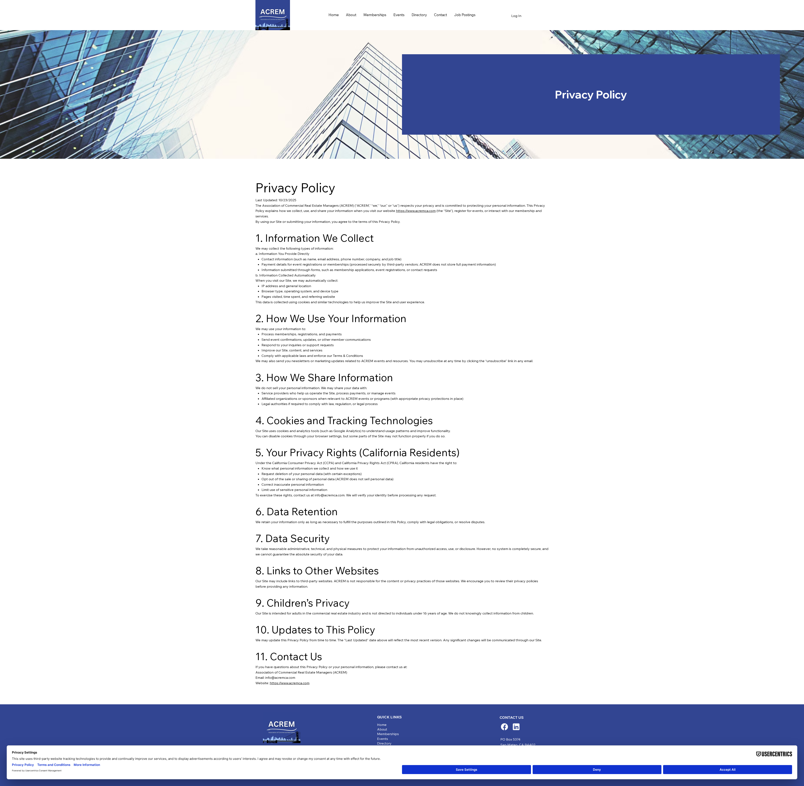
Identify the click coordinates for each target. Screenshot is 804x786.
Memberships (388, 734)
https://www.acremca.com (416, 211)
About (382, 729)
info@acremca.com (330, 495)
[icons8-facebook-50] (504, 727)
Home (382, 725)
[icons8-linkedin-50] (516, 727)
